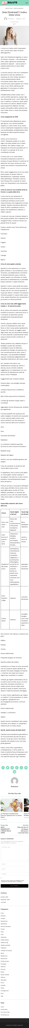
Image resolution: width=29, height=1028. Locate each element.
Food (2, 934)
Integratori (3, 947)
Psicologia (3, 964)
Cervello (3, 918)
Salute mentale (5, 974)
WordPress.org (5, 1014)
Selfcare (3, 977)
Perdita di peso (5, 961)
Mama (2, 953)
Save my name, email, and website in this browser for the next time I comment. (12, 881)
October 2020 (4, 897)
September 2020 (5, 899)
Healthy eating (5, 940)
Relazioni (3, 966)
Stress (2, 988)
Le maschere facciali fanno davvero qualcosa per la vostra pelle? (11, 815)
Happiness (3, 937)
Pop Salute (4, 819)
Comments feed (5, 1012)
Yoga (2, 996)
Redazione (11, 18)
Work (2, 993)
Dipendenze (4, 923)
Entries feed (4, 1009)
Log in (2, 1006)
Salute (2, 972)
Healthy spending (5, 945)
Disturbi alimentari (6, 926)
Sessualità (3, 980)
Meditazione (4, 956)
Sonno (2, 982)
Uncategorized (5, 990)
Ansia (2, 913)
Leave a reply (15, 21)
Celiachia (3, 915)
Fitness (3, 929)
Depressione (4, 921)
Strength (3, 985)
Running (3, 969)
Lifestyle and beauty (18, 8)
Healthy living (8, 8)
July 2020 (3, 902)
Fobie (2, 931)
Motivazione (4, 958)
